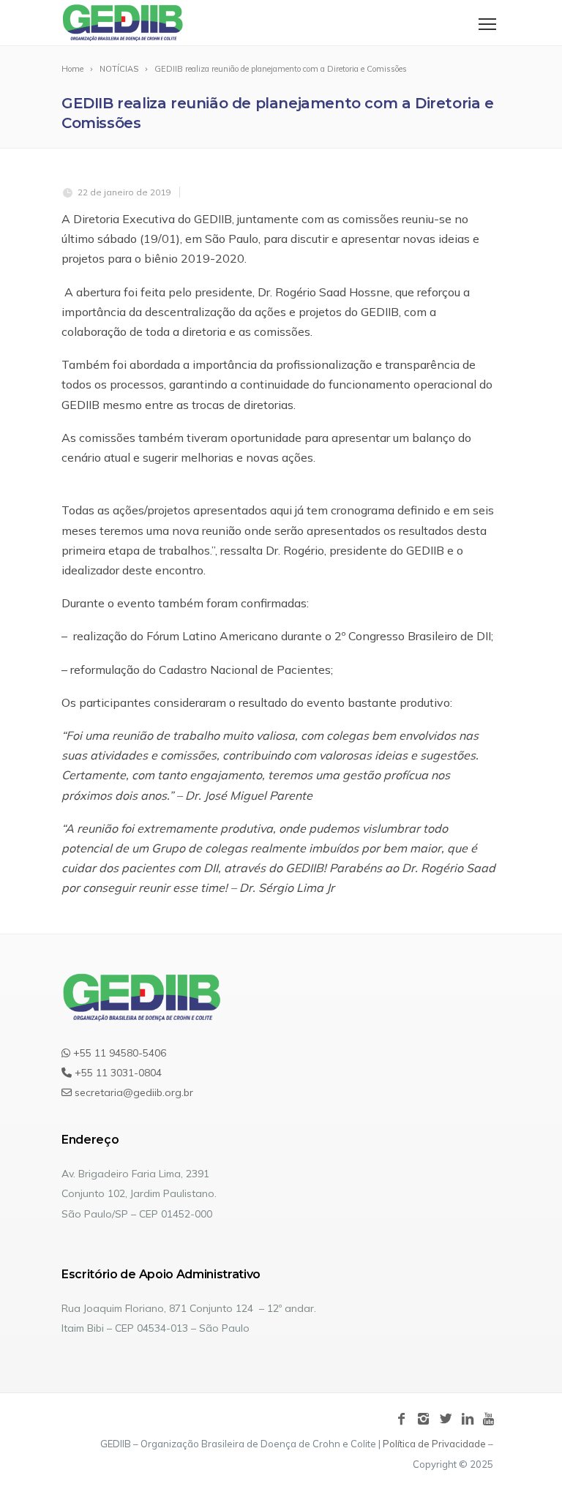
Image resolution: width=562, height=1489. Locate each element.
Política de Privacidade (434, 1443)
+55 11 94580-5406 (118, 1052)
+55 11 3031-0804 (117, 1072)
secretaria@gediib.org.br (132, 1092)
